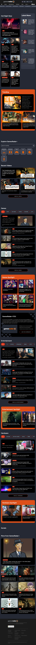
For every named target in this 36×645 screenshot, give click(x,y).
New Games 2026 (15, 6)
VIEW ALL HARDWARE (18, 495)
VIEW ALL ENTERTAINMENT (18, 402)
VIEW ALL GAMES (18, 270)
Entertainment (11, 4)
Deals (22, 4)
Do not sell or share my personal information (18, 638)
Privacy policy (23, 630)
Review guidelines (24, 635)
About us (9, 635)
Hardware (17, 4)
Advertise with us (17, 635)
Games (5, 4)
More (26, 4)
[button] (30, 2)
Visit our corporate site (19, 623)
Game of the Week (8, 6)
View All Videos (18, 196)
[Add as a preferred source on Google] (11, 626)
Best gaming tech (27, 6)
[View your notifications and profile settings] (28, 2)
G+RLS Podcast (22, 6)
